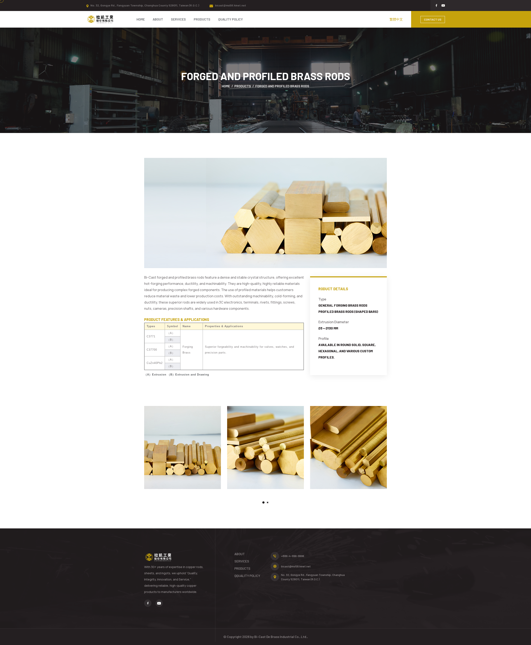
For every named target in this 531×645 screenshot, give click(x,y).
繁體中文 (396, 19)
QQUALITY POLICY (247, 576)
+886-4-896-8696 (292, 556)
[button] (263, 502)
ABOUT (158, 19)
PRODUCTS (202, 19)
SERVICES (178, 19)
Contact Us (432, 19)
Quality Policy (230, 19)
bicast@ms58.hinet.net (230, 5)
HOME (140, 19)
